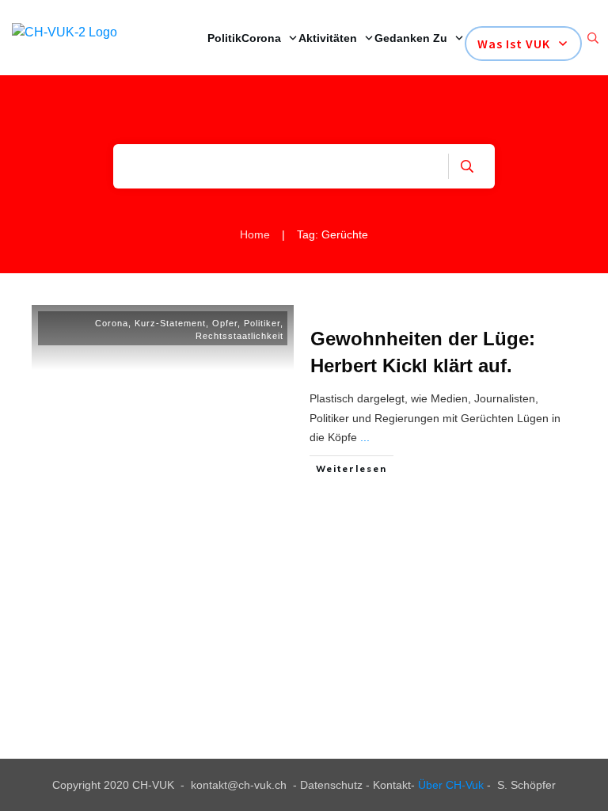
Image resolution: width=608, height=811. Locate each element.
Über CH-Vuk (451, 785)
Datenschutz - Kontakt (355, 785)
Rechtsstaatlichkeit (239, 336)
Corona (111, 323)
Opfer (225, 323)
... (365, 437)
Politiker (262, 323)
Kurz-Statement (170, 323)
